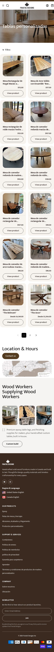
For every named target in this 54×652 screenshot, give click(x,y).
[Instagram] (10, 482)
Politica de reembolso (11, 549)
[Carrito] (52, 5)
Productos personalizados (12, 526)
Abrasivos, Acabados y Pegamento (16, 521)
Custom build (12, 444)
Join (27, 618)
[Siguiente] (36, 335)
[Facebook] (4, 482)
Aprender (6, 564)
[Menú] (3, 5)
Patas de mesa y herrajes (12, 516)
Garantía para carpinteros (12, 559)
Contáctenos (7, 539)
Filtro (7, 50)
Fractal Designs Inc (29, 635)
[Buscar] (7, 5)
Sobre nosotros (8, 586)
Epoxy (4, 511)
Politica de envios (9, 544)
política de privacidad (10, 554)
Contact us (11, 356)
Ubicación (6, 591)
